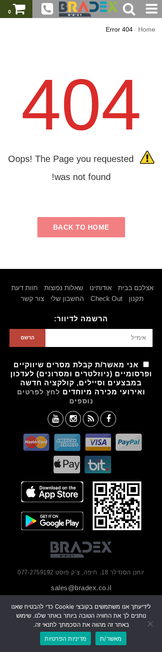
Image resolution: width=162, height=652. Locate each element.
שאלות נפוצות (63, 287)
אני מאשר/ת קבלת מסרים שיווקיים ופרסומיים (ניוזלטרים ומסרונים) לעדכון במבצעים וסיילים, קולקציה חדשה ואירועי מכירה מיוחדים (81, 383)
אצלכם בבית (135, 287)
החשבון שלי (67, 298)
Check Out (106, 298)
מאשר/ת (111, 638)
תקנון (136, 298)
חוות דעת (24, 287)
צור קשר (32, 298)
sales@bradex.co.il (81, 588)
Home (146, 29)
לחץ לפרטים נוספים (55, 396)
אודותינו (101, 287)
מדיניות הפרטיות (65, 638)
